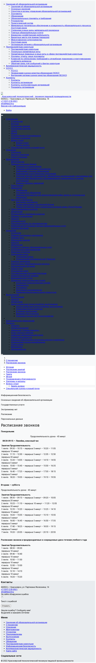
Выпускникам (12, 637)
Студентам (11, 632)
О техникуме (12, 625)
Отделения (11, 627)
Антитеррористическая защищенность (24, 648)
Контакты (10, 639)
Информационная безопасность (21, 646)
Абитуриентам (12, 629)
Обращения (11, 641)
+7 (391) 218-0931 (9, 101)
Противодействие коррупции (20, 644)
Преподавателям (14, 634)
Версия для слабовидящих (13, 106)
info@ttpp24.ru (7, 103)
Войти (9, 110)
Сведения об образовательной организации (26, 622)
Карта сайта (11, 651)
